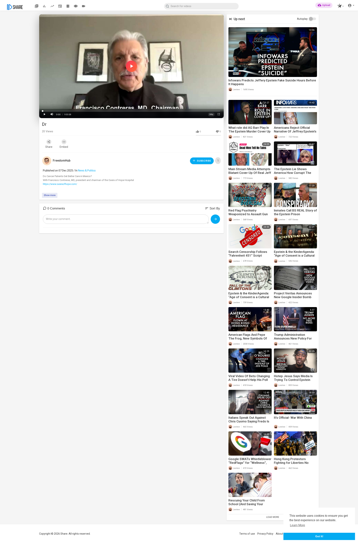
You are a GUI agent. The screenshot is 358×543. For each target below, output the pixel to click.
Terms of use (247, 533)
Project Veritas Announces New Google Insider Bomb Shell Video (293, 297)
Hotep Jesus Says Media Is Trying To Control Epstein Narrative (293, 379)
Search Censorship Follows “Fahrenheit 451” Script (247, 253)
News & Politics (87, 170)
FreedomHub (61, 160)
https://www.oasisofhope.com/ (60, 184)
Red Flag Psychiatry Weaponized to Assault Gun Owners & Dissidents (248, 214)
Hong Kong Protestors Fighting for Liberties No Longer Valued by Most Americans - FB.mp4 (291, 464)
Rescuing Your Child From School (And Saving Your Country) (246, 504)
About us (281, 533)
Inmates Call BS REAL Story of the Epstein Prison (295, 212)
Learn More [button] (297, 525)
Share (48, 146)
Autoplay (302, 18)
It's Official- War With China (293, 417)
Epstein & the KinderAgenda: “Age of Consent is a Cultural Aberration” (294, 255)
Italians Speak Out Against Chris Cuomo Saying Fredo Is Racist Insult (248, 421)
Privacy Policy (265, 533)
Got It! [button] (319, 536)
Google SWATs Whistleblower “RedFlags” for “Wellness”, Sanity (249, 462)
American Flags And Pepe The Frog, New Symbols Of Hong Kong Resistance (247, 338)
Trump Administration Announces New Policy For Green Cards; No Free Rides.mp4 (293, 340)
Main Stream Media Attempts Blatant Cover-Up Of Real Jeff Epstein (249, 172)
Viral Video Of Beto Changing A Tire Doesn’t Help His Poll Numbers (249, 379)
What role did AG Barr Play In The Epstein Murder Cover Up (249, 129)
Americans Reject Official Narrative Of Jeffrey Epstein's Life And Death (295, 131)
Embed (64, 146)
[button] (339, 6)
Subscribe (203, 160)
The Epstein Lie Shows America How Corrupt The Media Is (292, 172)
